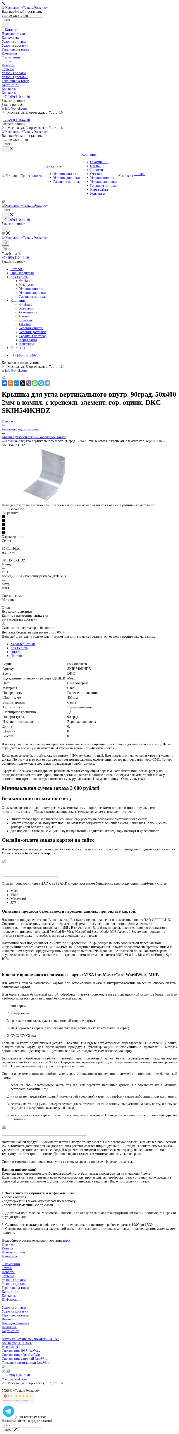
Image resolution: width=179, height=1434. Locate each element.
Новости (8, 1272)
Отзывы (8, 1276)
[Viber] (28, 383)
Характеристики (22, 644)
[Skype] (41, 383)
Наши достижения (15, 1323)
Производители (13, 1252)
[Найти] (5, 25)
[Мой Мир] (16, 383)
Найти (7, 1430)
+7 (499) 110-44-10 (16, 97)
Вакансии (9, 1319)
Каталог (8, 1248)
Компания (26, 308)
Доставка (17, 656)
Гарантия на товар (15, 1288)
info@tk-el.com (16, 108)
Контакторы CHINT (17, 1343)
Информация (11, 1299)
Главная (8, 1244)
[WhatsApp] (35, 383)
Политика (9, 1327)
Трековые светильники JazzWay (25, 1362)
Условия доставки (15, 1284)
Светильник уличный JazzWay (24, 1358)
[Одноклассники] (10, 383)
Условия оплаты (14, 1280)
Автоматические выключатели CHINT (30, 1339)
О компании (11, 1264)
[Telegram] (47, 383)
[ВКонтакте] (4, 383)
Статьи (7, 1268)
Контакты (9, 1295)
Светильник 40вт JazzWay (21, 1355)
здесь (66, 1240)
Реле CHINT (11, 1347)
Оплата (15, 652)
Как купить (27, 285)
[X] (22, 383)
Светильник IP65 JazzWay (21, 1351)
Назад (28, 281)
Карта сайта (10, 1291)
